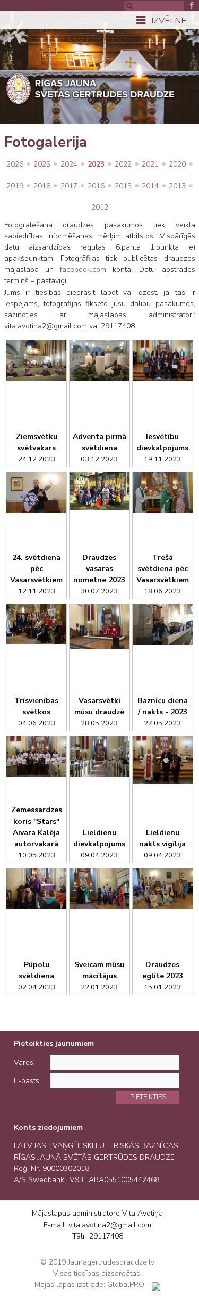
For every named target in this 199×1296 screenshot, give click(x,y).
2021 (150, 164)
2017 (68, 186)
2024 (68, 164)
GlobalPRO (125, 1285)
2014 (150, 186)
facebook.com (83, 270)
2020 (177, 164)
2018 (41, 186)
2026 (14, 164)
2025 (41, 164)
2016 (96, 186)
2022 (123, 164)
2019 (14, 186)
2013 (177, 186)
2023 (96, 164)
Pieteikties (148, 1096)
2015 (123, 186)
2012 (99, 207)
